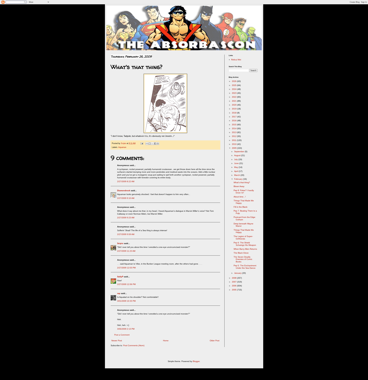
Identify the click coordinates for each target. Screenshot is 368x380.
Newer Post (116, 340)
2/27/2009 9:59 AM (125, 234)
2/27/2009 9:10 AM (125, 198)
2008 (234, 278)
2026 (234, 81)
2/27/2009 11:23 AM (126, 251)
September (239, 151)
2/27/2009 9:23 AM (125, 217)
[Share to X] (152, 143)
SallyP (120, 276)
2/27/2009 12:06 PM (126, 284)
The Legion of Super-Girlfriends (243, 237)
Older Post (214, 340)
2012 (234, 136)
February (238, 179)
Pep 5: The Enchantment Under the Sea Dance (245, 266)
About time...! (240, 197)
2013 (234, 132)
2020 (234, 105)
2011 (234, 140)
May (236, 167)
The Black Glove (241, 253)
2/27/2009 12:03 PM (126, 268)
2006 (234, 286)
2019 (234, 109)
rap (118, 293)
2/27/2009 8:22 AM (125, 181)
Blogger (196, 361)
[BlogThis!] (149, 143)
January (238, 273)
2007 (234, 282)
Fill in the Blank (240, 207)
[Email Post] (142, 143)
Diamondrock (123, 190)
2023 (234, 93)
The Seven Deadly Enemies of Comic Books (243, 259)
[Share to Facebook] (155, 143)
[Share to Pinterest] (157, 143)
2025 (234, 85)
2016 (234, 120)
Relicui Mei (236, 59)
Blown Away (239, 186)
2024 (234, 89)
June (236, 163)
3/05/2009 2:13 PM (126, 329)
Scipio (120, 243)
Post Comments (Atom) (133, 345)
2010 (234, 144)
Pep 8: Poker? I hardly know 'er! (244, 191)
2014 (234, 128)
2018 (234, 113)
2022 (234, 97)
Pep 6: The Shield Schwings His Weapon (245, 243)
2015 (234, 124)
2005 (234, 290)
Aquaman (122, 147)
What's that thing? (242, 182)
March (237, 175)
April (236, 171)
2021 (234, 101)
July (236, 159)
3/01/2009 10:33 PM (126, 301)
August (237, 155)
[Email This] (146, 143)
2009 (234, 148)
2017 (234, 116)
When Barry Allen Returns (245, 249)
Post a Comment (122, 335)
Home (165, 340)
